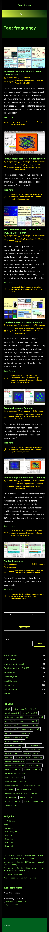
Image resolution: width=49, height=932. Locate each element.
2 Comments (40, 162)
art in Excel (10, 721)
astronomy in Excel (28, 721)
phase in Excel (36, 122)
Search (6, 639)
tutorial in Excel (24, 789)
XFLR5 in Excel (12, 805)
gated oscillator (24, 122)
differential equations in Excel (18, 733)
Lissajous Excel (24, 197)
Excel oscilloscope (35, 194)
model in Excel (23, 757)
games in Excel (12, 749)
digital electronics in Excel (16, 737)
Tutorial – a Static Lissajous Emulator (23, 322)
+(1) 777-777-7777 (11, 905)
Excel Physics (35, 167)
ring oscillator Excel (18, 124)
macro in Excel (31, 753)
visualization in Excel (18, 599)
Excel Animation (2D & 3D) (16, 668)
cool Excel (27, 594)
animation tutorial (35, 717)
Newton (38, 757)
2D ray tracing (20, 709)
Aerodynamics (10, 655)
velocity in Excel (12, 801)
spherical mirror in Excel (15, 781)
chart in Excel (11, 725)
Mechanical (36, 573)
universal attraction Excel (16, 793)
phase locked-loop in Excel (27, 289)
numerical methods (14, 761)
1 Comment (41, 325)
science (26, 199)
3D (12, 194)
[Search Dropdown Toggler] (21, 14)
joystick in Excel (12, 753)
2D (7, 709)
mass (8, 757)
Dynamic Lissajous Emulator (18, 408)
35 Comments (40, 564)
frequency (14, 122)
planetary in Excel (32, 769)
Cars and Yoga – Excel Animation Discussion (21, 878)
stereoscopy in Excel (33, 785)
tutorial (9, 789)
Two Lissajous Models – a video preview (24, 158)
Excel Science (20, 169)
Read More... (9, 117)
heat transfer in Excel (33, 749)
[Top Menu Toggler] (43, 14)
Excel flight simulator (14, 745)
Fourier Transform (13, 561)
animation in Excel (17, 375)
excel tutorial (34, 745)
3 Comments (40, 411)
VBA (34, 793)
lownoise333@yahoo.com (15, 902)
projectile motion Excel (15, 773)
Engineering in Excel (31, 81)
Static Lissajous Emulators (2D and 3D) (24, 477)
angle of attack (30, 713)
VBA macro (26, 797)
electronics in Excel (20, 194)
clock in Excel (11, 729)
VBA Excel (10, 797)
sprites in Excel (12, 785)
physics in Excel (16, 199)
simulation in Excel (14, 777)
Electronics (19, 81)
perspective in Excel (14, 765)
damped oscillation (30, 729)
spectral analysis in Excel (26, 596)
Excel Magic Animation (13, 874)
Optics (7, 693)
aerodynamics (12, 713)
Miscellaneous (10, 689)
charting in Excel (31, 375)
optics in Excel (34, 761)
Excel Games (10, 672)
